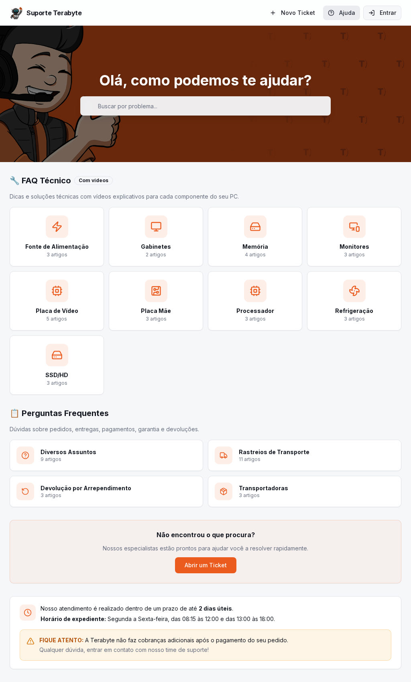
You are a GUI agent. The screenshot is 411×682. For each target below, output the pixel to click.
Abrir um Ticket (206, 565)
